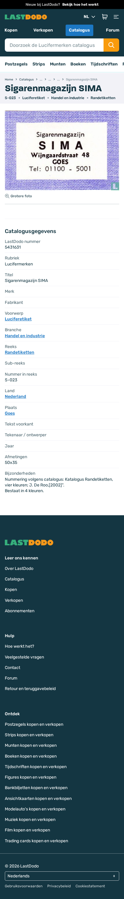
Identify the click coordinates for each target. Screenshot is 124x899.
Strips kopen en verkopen (29, 734)
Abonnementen (19, 610)
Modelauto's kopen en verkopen (35, 809)
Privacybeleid (59, 886)
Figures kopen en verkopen (30, 777)
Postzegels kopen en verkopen (34, 724)
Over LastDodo (19, 568)
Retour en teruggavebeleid (30, 688)
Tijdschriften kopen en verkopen (36, 766)
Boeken (78, 64)
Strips (39, 64)
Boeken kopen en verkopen (31, 756)
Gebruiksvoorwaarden (23, 886)
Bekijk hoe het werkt (80, 4)
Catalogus (79, 30)
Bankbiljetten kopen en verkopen (36, 787)
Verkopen (43, 30)
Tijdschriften (104, 64)
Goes (10, 413)
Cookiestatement (90, 886)
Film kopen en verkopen (27, 830)
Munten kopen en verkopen (31, 745)
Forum (112, 30)
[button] (104, 16)
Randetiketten (103, 98)
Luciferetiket (33, 98)
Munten (58, 64)
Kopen (11, 30)
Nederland (15, 396)
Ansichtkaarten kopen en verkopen (38, 798)
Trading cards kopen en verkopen (36, 840)
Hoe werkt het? (19, 646)
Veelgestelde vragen (24, 657)
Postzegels (16, 64)
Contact (12, 667)
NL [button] (86, 16)
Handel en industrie (67, 98)
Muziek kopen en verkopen (30, 819)
